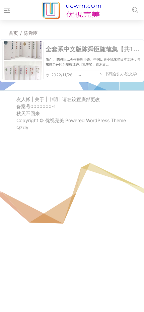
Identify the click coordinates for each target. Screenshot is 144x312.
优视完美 (54, 120)
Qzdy (22, 127)
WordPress (98, 120)
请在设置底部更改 (81, 99)
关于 (39, 99)
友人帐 (23, 99)
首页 (13, 33)
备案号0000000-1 (36, 106)
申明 (53, 99)
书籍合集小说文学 (121, 73)
